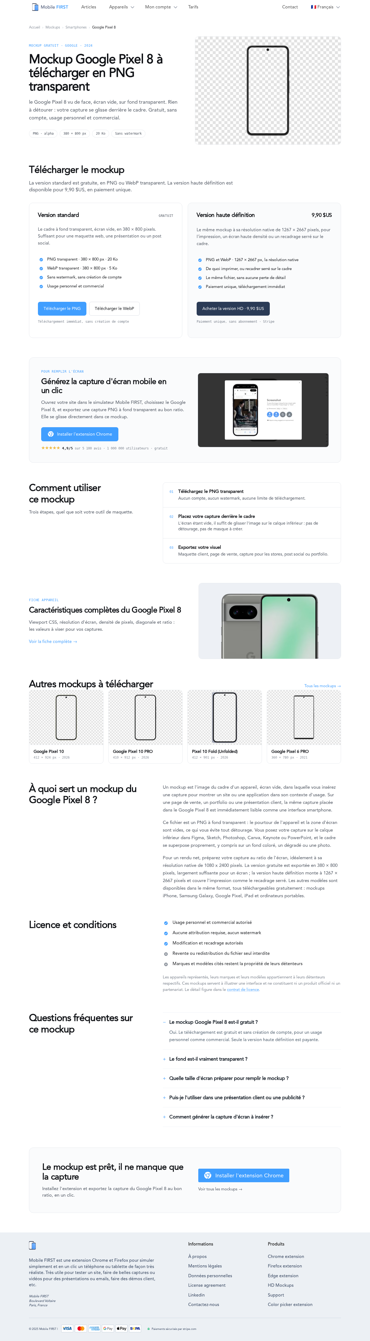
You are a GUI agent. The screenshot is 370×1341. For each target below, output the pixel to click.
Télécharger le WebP (114, 308)
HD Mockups (281, 1285)
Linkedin (196, 1295)
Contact (290, 6)
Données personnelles (210, 1275)
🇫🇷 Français (322, 6)
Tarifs (193, 6)
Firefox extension (285, 1266)
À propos (197, 1256)
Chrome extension (286, 1256)
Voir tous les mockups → (220, 1189)
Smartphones (76, 27)
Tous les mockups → (322, 685)
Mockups (53, 27)
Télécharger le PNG (62, 308)
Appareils (118, 6)
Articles (88, 6)
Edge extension (283, 1275)
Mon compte (158, 6)
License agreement (207, 1285)
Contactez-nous (203, 1304)
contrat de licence (243, 989)
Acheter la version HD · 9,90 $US (233, 308)
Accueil (34, 27)
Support (276, 1295)
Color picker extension (290, 1304)
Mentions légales (205, 1266)
